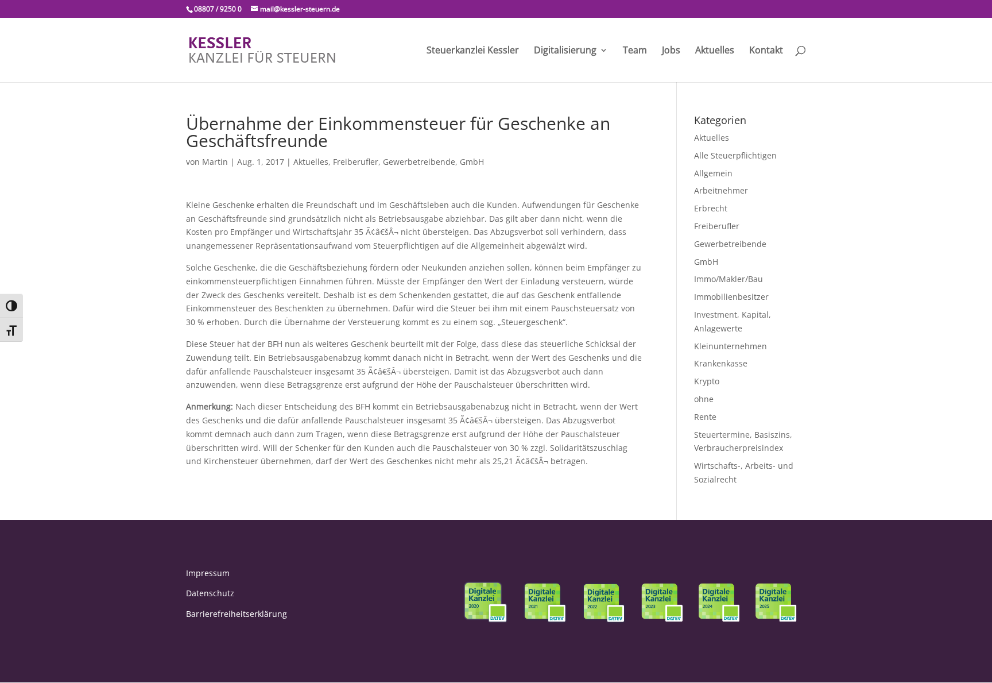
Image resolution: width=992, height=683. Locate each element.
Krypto (706, 381)
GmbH (472, 161)
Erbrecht (710, 208)
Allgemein (713, 173)
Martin (215, 161)
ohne (704, 398)
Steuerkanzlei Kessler (473, 51)
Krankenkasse (720, 363)
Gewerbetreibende (419, 161)
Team (635, 51)
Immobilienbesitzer (731, 296)
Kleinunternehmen (730, 346)
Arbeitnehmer (721, 190)
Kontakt (766, 51)
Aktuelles (714, 51)
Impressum (208, 573)
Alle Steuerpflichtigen (735, 155)
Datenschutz (210, 593)
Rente (705, 416)
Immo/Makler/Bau (728, 278)
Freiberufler (355, 161)
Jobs (671, 51)
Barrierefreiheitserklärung (236, 613)
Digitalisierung (565, 51)
